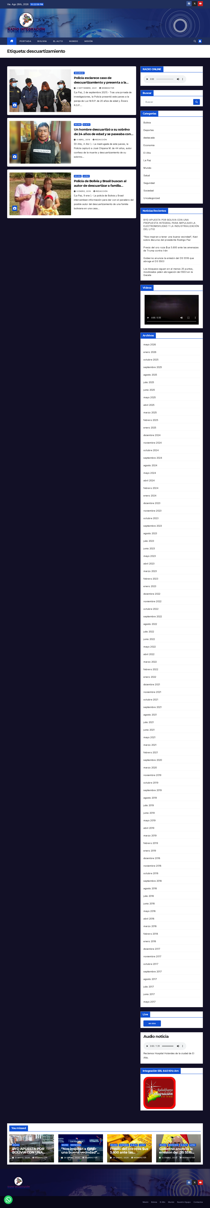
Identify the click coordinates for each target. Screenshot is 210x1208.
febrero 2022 (150, 669)
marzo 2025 (150, 412)
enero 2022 (149, 676)
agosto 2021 (150, 714)
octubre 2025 (150, 359)
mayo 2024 (149, 473)
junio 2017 (149, 994)
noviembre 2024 (152, 442)
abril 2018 (148, 918)
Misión (88, 41)
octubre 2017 (150, 964)
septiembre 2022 (152, 616)
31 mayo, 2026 (22, 1158)
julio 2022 (148, 631)
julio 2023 (148, 541)
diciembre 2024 (152, 435)
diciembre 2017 (151, 948)
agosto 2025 (150, 374)
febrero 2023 (150, 578)
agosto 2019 (150, 797)
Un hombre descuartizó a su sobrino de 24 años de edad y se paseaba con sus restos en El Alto (102, 134)
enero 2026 (149, 352)
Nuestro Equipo (184, 1202)
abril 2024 (149, 480)
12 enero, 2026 (170, 1158)
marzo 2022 (150, 661)
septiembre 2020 (152, 760)
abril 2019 (148, 828)
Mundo (73, 41)
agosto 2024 (150, 465)
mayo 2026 (149, 344)
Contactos (198, 1202)
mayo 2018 (149, 911)
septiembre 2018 (152, 880)
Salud (146, 175)
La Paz (86, 176)
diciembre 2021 (151, 684)
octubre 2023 (150, 518)
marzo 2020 (150, 767)
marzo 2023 (150, 571)
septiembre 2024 (152, 457)
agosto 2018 (150, 888)
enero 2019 (149, 850)
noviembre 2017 (152, 956)
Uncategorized (151, 198)
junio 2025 (149, 389)
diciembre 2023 (151, 503)
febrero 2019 (150, 843)
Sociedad (148, 190)
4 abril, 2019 (84, 140)
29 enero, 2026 (72, 1158)
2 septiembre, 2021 (87, 88)
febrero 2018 (150, 933)
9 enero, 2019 (84, 191)
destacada (149, 137)
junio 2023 (149, 548)
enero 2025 (149, 427)
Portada (25, 41)
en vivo (152, 1023)
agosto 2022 (150, 624)
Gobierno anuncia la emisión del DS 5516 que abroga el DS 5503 (177, 1152)
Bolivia (42, 41)
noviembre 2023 (152, 510)
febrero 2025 (150, 420)
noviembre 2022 (152, 601)
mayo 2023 (149, 556)
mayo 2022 (149, 646)
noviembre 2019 (152, 775)
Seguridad (79, 73)
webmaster (108, 88)
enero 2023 (149, 586)
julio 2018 (148, 896)
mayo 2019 (149, 820)
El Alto (58, 41)
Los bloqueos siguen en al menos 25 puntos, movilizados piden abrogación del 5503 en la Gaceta (168, 272)
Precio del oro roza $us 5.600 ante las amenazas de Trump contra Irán (129, 1154)
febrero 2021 (150, 752)
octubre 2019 (150, 782)
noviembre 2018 (152, 865)
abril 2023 (148, 563)
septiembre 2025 (152, 367)
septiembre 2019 (152, 790)
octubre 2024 (151, 450)
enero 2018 (149, 941)
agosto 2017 (150, 979)
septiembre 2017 (152, 971)
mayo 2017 (149, 1001)
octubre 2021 (150, 699)
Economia (148, 145)
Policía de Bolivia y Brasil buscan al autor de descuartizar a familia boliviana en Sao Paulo (100, 185)
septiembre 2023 (152, 525)
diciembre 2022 (151, 593)
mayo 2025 (149, 397)
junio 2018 (149, 903)
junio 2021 (149, 729)
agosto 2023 (150, 533)
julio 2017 (148, 986)
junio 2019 (149, 812)
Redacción (101, 140)
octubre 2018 (150, 873)
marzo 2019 (150, 835)
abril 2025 (148, 405)
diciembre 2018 (151, 858)
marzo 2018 (150, 926)
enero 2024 (149, 495)
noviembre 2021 (152, 692)
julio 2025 (148, 382)
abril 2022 (148, 654)
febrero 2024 (150, 488)
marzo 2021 (149, 744)
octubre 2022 (150, 608)
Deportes (148, 130)
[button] (195, 41)
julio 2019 (148, 805)
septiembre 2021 (152, 707)
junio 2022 (149, 639)
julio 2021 (148, 722)
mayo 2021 (149, 737)
